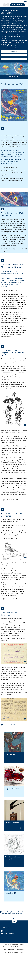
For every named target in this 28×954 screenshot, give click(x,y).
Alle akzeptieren (14, 51)
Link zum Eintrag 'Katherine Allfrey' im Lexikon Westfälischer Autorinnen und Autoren (14, 912)
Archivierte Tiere (5, 1)
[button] (14, 199)
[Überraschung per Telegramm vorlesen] (2, 608)
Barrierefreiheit (8, 946)
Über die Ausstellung (8, 933)
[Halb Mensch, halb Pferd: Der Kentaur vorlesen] (2, 509)
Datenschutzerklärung (12, 48)
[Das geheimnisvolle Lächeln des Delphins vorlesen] (2, 209)
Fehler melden (19, 952)
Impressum (21, 949)
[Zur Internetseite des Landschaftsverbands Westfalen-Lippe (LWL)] (25, 1)
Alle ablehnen (14, 55)
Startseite (5, 931)
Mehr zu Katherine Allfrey (10, 725)
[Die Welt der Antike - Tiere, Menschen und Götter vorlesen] (2, 260)
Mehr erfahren (14, 59)
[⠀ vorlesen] (2, 128)
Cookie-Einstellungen (20, 946)
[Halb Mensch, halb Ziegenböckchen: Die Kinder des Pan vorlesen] (2, 346)
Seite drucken (10, 952)
